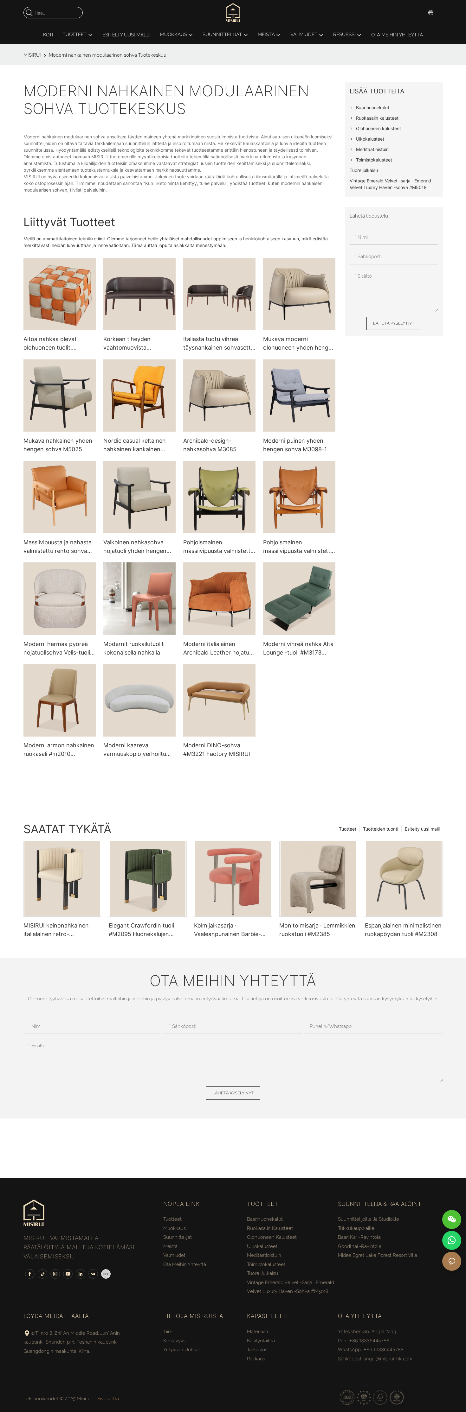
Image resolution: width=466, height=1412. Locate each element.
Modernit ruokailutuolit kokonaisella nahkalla (133, 648)
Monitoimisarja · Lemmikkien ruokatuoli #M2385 (317, 929)
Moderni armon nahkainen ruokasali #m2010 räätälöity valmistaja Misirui (59, 750)
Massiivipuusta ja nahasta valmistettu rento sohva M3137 (57, 547)
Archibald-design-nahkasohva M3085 (209, 445)
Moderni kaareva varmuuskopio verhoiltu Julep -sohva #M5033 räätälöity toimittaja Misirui (138, 750)
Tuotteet (347, 829)
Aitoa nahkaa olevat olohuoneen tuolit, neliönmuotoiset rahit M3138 (52, 344)
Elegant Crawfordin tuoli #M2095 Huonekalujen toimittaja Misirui (141, 930)
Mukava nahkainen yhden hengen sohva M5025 (57, 445)
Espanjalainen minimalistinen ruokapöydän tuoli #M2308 (403, 929)
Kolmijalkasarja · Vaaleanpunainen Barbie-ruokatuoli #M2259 (227, 930)
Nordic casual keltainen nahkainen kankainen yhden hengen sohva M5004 (134, 445)
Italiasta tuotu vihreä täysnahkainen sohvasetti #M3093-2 (217, 344)
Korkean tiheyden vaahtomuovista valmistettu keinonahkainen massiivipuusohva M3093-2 (138, 344)
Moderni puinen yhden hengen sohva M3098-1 (295, 445)
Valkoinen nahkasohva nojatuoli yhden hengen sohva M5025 (134, 547)
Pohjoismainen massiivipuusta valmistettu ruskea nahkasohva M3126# (298, 547)
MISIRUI (32, 55)
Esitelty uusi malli (422, 829)
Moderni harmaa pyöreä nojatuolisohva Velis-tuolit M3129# (57, 649)
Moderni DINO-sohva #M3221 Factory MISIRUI (216, 749)
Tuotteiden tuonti (380, 829)
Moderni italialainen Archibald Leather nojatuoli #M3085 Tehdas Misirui (219, 649)
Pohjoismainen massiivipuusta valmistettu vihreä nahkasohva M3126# (218, 547)
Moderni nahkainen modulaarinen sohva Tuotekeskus (107, 55)
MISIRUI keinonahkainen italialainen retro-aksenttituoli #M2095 (56, 930)
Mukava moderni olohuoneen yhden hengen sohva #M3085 (299, 344)
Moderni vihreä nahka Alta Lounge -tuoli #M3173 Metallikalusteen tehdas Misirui (298, 649)
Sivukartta (107, 1399)
